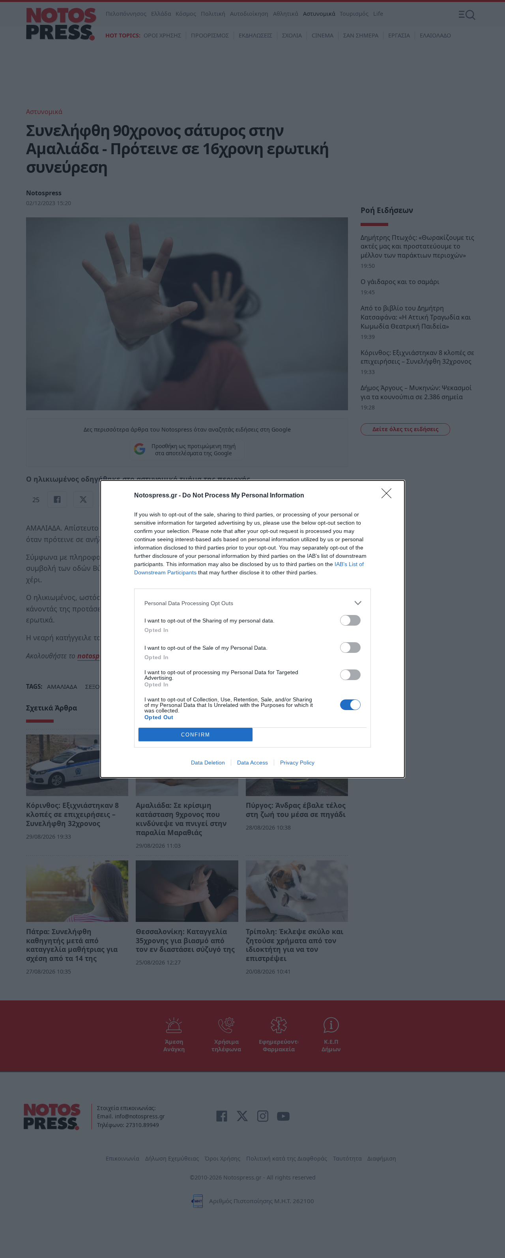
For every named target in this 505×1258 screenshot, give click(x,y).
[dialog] (252, 629)
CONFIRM (195, 735)
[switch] (350, 620)
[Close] (389, 495)
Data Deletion (208, 762)
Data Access (252, 762)
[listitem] (252, 603)
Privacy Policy (297, 762)
